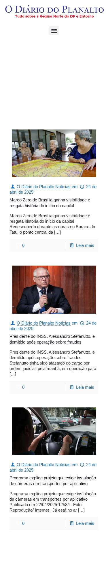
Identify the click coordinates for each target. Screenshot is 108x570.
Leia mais (85, 245)
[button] (54, 30)
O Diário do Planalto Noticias (44, 186)
